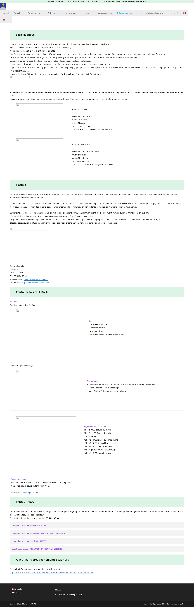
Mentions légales (178, 604)
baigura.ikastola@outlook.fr (36, 279)
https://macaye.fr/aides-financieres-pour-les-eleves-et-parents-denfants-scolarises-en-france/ (51, 572)
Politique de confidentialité (160, 604)
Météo (58, 590)
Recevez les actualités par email (68, 595)
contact (145, 604)
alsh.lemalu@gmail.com (27, 492)
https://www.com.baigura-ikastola (37, 282)
